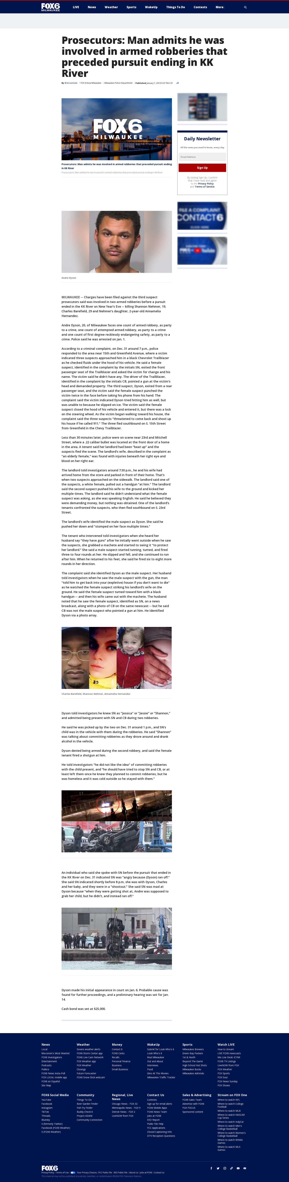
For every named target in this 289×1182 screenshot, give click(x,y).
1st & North (188, 1057)
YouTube (46, 1099)
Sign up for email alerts (159, 1103)
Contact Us (155, 1095)
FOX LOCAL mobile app (54, 1077)
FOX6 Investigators (51, 1057)
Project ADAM (84, 1115)
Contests (152, 1099)
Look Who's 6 (154, 1053)
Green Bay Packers (192, 1053)
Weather (83, 1044)
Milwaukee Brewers (193, 1049)
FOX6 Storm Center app (90, 1053)
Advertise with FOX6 (193, 1103)
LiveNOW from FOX (228, 1065)
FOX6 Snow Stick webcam (91, 1077)
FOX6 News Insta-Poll (53, 1073)
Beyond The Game (192, 1061)
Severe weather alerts (88, 1049)
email (245, 1168)
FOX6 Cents (118, 1053)
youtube (238, 1168)
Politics (45, 1069)
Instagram (47, 1107)
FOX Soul (222, 1077)
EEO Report (153, 1119)
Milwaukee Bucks (191, 1069)
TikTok (45, 1111)
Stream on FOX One (232, 1095)
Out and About (155, 1061)
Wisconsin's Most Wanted (55, 1053)
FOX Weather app (86, 1061)
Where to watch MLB (229, 1110)
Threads (45, 1115)
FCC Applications (156, 1127)
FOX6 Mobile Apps (157, 1107)
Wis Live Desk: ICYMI (229, 1057)
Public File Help (155, 1123)
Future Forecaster (86, 1073)
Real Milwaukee (155, 1057)
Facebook (46, 1103)
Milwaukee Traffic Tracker (161, 1077)
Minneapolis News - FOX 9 (126, 1107)
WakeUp (153, 1044)
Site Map (46, 1085)
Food (150, 1069)
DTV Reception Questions (161, 1135)
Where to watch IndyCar (231, 1121)
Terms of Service (204, 186)
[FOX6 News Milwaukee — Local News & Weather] (52, 7)
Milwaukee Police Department (118, 83)
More (219, 7)
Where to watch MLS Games (229, 1148)
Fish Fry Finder (84, 1107)
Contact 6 (117, 1049)
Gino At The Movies (158, 1073)
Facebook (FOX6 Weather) (55, 1127)
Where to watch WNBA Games (230, 1141)
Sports (187, 1044)
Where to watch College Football (231, 1105)
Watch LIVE (226, 1044)
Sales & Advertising (196, 1095)
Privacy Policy (206, 183)
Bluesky (45, 1119)
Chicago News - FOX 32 (124, 1103)
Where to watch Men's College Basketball (230, 1127)
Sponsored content (192, 1111)
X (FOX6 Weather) (51, 1131)
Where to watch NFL (229, 1099)
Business (117, 1065)
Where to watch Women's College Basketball (232, 1134)
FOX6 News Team (157, 1111)
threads (231, 1168)
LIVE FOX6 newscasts (229, 1053)
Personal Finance (121, 1061)
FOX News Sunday (227, 1081)
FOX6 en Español (50, 1081)
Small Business (120, 1069)
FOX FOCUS (188, 1107)
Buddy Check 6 (85, 1111)
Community (85, 1095)
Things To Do (84, 1099)
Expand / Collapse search (246, 7)
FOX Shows (224, 1085)
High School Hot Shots (194, 1065)
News (45, 1044)
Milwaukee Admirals (193, 1073)
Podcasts (46, 1065)
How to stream (226, 1049)
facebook (211, 1168)
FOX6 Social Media (55, 1095)
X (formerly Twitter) (52, 1123)
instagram (224, 1168)
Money (117, 1044)
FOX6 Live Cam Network (90, 1057)
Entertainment (49, 1061)
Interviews (152, 1065)
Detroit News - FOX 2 (123, 1111)
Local (44, 1049)
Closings (81, 1069)
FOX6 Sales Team (192, 1099)
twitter (218, 1168)
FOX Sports (224, 1073)
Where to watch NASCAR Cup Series (231, 1116)
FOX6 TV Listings (227, 1061)
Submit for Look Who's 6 (160, 1049)
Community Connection (89, 1119)
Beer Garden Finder (87, 1103)
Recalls (115, 1057)
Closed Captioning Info (159, 1131)
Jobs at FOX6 (154, 1115)
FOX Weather (84, 1065)
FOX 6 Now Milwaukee (91, 83)
